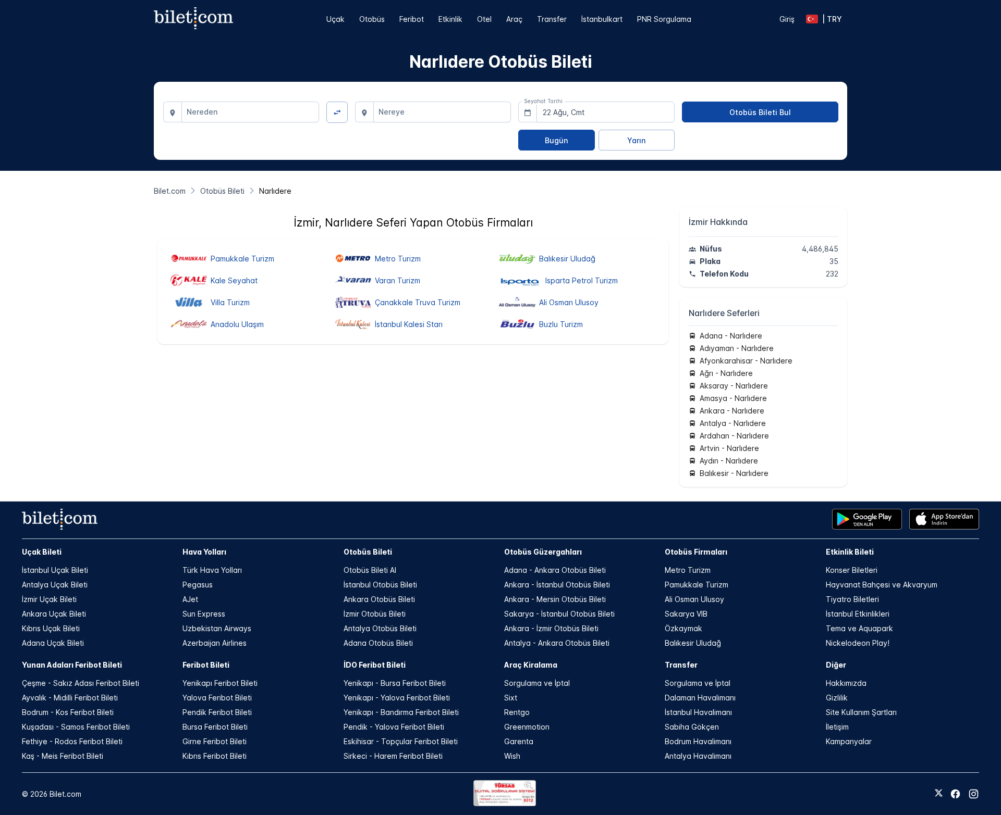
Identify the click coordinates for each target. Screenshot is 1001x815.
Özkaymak (683, 628)
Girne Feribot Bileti (214, 741)
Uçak (335, 19)
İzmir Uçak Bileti (49, 599)
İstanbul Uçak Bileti (55, 570)
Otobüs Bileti (368, 551)
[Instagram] (973, 793)
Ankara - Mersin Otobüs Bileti (555, 599)
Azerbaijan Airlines (214, 642)
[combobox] (250, 112)
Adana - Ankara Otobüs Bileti (555, 570)
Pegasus (197, 584)
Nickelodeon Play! (857, 642)
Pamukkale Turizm (696, 584)
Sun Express (203, 613)
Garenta (518, 741)
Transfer (552, 19)
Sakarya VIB (686, 613)
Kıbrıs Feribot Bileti (214, 755)
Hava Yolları (204, 551)
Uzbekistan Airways (216, 628)
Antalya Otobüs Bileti (380, 628)
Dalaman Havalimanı (700, 697)
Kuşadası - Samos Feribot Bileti (76, 726)
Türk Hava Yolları (212, 570)
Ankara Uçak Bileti (54, 613)
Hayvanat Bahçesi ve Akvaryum (881, 584)
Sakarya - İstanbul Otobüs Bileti (559, 613)
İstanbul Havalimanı (698, 712)
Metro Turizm (688, 570)
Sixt (510, 697)
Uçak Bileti (42, 551)
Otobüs (372, 19)
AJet (190, 599)
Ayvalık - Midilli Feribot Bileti (70, 697)
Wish (512, 755)
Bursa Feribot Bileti (215, 726)
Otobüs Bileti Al (370, 570)
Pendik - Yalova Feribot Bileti (394, 726)
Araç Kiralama (530, 664)
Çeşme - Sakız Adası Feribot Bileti (80, 683)
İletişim (837, 726)
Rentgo (517, 712)
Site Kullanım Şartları (861, 712)
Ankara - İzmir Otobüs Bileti (551, 628)
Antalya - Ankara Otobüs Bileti (556, 642)
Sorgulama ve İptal (537, 683)
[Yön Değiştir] (337, 112)
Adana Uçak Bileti (53, 642)
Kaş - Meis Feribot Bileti (62, 755)
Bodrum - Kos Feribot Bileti (68, 712)
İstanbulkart (601, 19)
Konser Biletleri (851, 570)
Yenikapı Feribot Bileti (220, 683)
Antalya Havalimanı (698, 755)
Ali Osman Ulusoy (694, 599)
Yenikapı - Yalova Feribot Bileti (397, 697)
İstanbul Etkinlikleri (857, 613)
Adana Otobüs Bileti (378, 642)
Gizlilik (837, 697)
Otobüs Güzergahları (543, 551)
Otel (484, 19)
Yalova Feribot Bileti (217, 697)
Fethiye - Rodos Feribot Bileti (72, 741)
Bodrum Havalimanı (698, 741)
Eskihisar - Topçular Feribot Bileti (401, 741)
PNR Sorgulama (664, 19)
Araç (514, 19)
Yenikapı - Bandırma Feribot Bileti (401, 712)
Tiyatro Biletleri (852, 599)
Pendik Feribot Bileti (217, 712)
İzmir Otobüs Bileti (375, 613)
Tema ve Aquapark (859, 628)
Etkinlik (450, 19)
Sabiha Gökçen (692, 726)
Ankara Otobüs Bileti (379, 599)
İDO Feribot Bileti (375, 664)
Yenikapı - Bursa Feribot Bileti (395, 683)
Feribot (411, 19)
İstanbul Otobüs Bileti (380, 584)
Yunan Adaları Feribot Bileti (72, 664)
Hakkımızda (846, 683)
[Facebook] (955, 793)
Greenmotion (527, 726)
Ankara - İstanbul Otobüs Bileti (557, 584)
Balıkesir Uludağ (693, 642)
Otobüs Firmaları (696, 551)
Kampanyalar (849, 741)
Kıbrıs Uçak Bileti (51, 628)
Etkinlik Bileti (850, 551)
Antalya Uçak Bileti (55, 584)
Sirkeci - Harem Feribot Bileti (393, 755)
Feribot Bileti (205, 664)
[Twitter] (939, 793)
